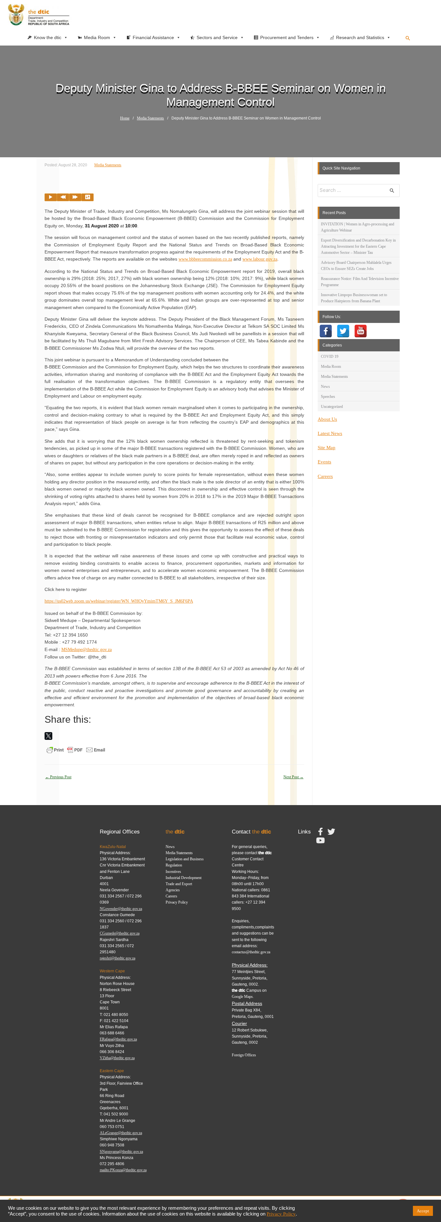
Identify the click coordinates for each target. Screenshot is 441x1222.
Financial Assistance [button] (153, 37)
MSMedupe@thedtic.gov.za (86, 649)
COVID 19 (329, 356)
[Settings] (87, 197)
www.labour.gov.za (259, 259)
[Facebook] (325, 331)
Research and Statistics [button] (360, 37)
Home (124, 118)
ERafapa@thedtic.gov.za (118, 1039)
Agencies (173, 890)
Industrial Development (183, 877)
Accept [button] (423, 1210)
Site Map (326, 447)
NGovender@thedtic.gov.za (121, 908)
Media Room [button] (97, 37)
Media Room (331, 366)
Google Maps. (243, 996)
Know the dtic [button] (47, 37)
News (325, 386)
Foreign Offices (244, 1055)
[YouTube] (360, 331)
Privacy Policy (177, 902)
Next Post (293, 777)
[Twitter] (343, 331)
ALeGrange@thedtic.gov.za (121, 1133)
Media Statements (150, 118)
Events (324, 461)
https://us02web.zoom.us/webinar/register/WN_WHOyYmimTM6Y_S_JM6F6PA (119, 601)
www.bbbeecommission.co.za (205, 259)
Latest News (330, 433)
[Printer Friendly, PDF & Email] (76, 749)
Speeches (328, 396)
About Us (327, 419)
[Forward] (75, 197)
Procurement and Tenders (286, 37)
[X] (48, 736)
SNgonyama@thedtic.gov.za (121, 1151)
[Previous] (63, 197)
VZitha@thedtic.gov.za (117, 1058)
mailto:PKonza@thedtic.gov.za (123, 1170)
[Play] (51, 197)
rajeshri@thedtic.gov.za (117, 958)
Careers (325, 476)
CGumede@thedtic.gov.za (119, 933)
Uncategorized (332, 406)
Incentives (173, 871)
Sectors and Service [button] (217, 37)
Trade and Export (179, 884)
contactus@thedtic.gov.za (251, 952)
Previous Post (58, 777)
